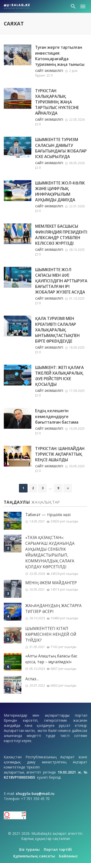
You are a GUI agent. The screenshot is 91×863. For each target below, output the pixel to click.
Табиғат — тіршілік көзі (48, 514)
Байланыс (68, 856)
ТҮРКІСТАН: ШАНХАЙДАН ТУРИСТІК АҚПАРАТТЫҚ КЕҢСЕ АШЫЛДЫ (59, 454)
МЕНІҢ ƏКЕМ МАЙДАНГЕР (51, 582)
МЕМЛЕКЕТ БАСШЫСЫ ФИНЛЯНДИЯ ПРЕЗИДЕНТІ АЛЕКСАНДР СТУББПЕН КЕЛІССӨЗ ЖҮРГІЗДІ (61, 234)
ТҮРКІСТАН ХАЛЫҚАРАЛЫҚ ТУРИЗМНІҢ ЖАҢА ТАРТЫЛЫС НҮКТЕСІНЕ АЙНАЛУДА (57, 102)
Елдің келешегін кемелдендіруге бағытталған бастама (56, 416)
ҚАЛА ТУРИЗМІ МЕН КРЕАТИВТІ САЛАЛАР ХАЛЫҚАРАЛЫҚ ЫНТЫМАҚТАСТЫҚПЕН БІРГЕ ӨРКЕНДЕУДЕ (57, 330)
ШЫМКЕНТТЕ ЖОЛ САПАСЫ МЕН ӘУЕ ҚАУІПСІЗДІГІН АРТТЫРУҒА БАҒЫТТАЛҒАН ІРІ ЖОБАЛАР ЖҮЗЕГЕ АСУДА (61, 281)
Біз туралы (29, 849)
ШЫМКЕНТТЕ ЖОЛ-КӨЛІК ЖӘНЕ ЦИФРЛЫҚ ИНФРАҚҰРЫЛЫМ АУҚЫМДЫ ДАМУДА (60, 191)
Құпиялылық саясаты (34, 856)
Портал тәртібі (58, 849)
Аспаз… (32, 679)
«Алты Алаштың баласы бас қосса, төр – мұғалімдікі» (51, 659)
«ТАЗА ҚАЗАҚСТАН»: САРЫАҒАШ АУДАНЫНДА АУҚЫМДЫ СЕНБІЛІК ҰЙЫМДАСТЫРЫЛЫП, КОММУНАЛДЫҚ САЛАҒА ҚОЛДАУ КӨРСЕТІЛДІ (50, 552)
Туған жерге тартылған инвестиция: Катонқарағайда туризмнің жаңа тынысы (59, 55)
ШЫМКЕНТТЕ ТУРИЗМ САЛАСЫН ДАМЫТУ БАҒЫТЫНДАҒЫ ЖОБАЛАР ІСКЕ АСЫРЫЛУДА (61, 148)
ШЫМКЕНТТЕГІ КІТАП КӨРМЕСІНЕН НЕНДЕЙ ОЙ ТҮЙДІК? (50, 634)
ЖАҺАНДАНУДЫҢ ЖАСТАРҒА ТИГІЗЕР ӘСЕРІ (53, 608)
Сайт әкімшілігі (49, 71)
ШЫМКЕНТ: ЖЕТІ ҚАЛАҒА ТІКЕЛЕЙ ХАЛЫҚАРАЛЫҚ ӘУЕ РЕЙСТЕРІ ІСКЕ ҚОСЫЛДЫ (59, 376)
